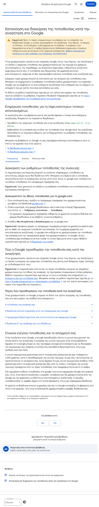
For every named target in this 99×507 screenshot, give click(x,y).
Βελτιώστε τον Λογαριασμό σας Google (51, 12)
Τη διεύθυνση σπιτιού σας (19, 148)
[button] (5, 4)
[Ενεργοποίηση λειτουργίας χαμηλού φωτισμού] (24, 502)
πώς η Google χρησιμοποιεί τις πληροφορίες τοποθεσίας (32, 281)
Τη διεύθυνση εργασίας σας (20, 152)
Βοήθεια (9, 469)
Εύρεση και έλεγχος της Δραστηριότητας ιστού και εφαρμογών (36, 475)
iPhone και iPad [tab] (38, 159)
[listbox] (12, 502)
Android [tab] (25, 159)
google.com (37, 203)
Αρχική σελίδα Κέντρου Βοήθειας (17, 12)
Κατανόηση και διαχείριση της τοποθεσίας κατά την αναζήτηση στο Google (43, 481)
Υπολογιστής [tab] (12, 159)
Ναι (42, 423)
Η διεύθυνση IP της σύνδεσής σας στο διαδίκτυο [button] (28, 323)
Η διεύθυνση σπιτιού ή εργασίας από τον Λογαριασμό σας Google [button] (36, 311)
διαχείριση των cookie (42, 242)
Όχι (55, 423)
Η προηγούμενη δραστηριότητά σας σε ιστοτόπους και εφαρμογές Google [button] (40, 317)
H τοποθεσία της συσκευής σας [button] (20, 304)
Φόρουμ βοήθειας (92, 15)
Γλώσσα (10, 499)
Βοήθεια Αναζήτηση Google (56, 4)
